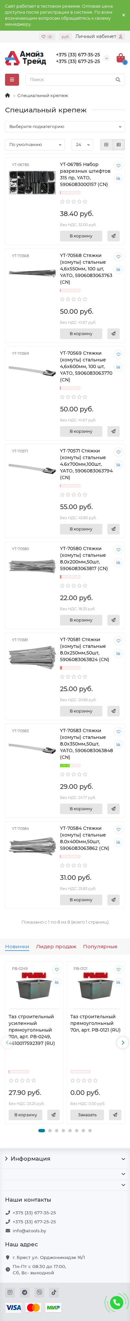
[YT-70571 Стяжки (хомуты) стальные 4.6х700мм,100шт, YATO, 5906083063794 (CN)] (32, 468)
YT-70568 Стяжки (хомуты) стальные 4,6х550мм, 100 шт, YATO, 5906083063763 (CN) (86, 268)
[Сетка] (106, 144)
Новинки (17, 946)
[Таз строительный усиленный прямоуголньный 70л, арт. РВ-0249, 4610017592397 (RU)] (34, 986)
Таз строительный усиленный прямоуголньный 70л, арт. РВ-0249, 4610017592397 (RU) (32, 1030)
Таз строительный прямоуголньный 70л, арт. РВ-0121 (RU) (95, 1023)
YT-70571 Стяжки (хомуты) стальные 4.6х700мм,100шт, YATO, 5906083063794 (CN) (86, 464)
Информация (30, 1158)
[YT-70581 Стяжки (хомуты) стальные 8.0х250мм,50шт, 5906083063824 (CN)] (32, 657)
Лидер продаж (56, 946)
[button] (41, 1130)
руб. (65, 36)
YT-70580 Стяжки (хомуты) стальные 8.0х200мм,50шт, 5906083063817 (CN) (84, 558)
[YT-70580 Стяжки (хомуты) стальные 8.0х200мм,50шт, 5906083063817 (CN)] (32, 566)
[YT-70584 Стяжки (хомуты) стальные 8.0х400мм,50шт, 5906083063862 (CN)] (32, 846)
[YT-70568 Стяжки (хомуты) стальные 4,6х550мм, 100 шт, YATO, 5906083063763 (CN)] (32, 273)
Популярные (100, 946)
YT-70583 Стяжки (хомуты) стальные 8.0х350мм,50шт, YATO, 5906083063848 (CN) (86, 744)
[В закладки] (118, 165)
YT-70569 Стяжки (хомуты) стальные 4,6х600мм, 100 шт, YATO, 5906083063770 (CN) (86, 366)
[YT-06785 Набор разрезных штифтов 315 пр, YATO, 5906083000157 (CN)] (32, 182)
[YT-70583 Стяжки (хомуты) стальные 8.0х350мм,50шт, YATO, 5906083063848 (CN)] (32, 748)
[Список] (118, 144)
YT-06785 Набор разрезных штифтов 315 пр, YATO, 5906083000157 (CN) (85, 174)
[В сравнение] (118, 178)
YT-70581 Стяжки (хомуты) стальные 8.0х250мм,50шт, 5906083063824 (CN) (84, 649)
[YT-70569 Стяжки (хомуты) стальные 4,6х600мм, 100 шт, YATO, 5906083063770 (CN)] (32, 371)
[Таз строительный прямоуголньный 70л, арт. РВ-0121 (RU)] (95, 986)
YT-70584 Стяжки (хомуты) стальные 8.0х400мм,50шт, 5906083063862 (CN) (84, 838)
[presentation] (7, 1042)
